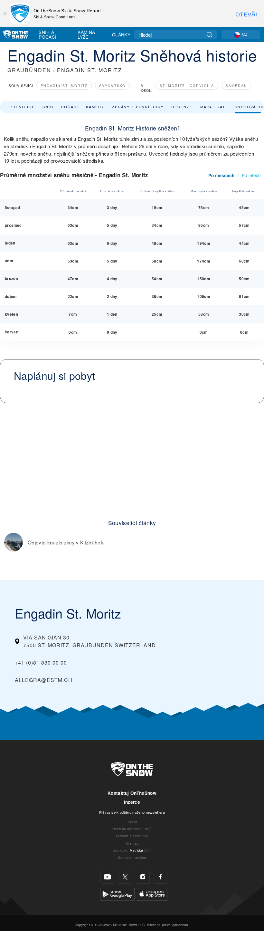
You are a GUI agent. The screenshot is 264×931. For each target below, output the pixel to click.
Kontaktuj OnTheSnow (132, 793)
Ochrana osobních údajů (132, 828)
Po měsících (221, 175)
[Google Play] (117, 893)
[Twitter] (125, 877)
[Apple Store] (152, 893)
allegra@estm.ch (43, 680)
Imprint (132, 821)
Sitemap (132, 843)
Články (121, 34)
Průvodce (22, 106)
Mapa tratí (213, 106)
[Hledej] (209, 34)
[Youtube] (107, 877)
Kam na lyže (86, 34)
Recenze (182, 106)
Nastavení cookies (132, 857)
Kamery (95, 106)
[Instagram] (143, 877)
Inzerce (132, 802)
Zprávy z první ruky (138, 106)
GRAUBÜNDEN (29, 70)
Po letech (251, 175)
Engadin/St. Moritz (64, 85)
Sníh (47, 106)
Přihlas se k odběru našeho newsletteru (132, 812)
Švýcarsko (112, 85)
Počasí (69, 106)
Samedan (236, 85)
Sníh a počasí (47, 34)
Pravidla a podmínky (132, 835)
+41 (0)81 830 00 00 (41, 662)
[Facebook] (160, 877)
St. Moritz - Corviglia (187, 85)
